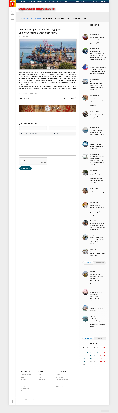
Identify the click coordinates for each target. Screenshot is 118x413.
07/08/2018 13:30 (24, 36)
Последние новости (62, 379)
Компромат (84, 1)
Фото (97, 1)
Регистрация (60, 386)
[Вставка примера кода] (52, 133)
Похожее (88, 262)
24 (84, 361)
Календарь (88, 338)
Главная (58, 374)
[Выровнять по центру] (33, 133)
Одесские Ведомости (27, 18)
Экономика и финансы (51, 1)
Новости (94, 25)
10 (84, 355)
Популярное (100, 262)
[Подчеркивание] (26, 133)
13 (94, 355)
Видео (92, 1)
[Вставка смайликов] (45, 133)
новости (32, 1)
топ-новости (23, 1)
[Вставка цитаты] (49, 133)
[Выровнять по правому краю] (35, 133)
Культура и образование (72, 1)
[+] (24, 99)
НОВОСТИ (38, 18)
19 (91, 358)
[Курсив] (24, 133)
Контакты (103, 1)
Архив (100, 338)
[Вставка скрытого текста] (57, 133)
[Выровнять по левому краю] (30, 133)
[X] (21, 98)
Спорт (61, 1)
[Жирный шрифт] (21, 133)
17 (84, 358)
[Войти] (12, 13)
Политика (39, 1)
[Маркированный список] (39, 133)
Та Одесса (41, 379)
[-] (28, 99)
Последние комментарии (60, 383)
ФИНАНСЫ (33, 94)
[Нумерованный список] (42, 133)
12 (91, 355)
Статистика (59, 377)
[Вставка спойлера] (55, 133)
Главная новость (26, 374)
